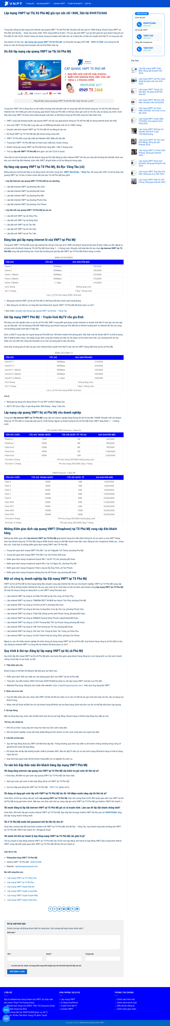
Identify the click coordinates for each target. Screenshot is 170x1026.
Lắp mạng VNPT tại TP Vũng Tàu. (22, 878)
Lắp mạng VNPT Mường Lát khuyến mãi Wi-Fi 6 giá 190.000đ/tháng (151, 131)
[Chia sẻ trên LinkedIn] (68, 909)
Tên (9, 954)
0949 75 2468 (97, 42)
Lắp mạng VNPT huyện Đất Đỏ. (21, 887)
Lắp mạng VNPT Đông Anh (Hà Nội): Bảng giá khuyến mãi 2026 (152, 163)
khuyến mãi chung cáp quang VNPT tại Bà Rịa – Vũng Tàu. (41, 311)
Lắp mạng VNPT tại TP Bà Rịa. (20, 882)
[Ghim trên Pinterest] (64, 909)
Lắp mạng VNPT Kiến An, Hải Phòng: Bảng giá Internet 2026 (152, 180)
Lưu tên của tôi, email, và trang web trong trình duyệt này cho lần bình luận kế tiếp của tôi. (46, 966)
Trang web (89, 954)
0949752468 (111, 812)
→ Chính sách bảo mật (124, 999)
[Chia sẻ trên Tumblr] (73, 909)
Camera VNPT (59, 3)
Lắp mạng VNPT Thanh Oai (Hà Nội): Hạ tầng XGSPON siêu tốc (151, 91)
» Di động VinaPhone (68, 1002)
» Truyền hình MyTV (68, 1006)
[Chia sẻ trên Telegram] (77, 909)
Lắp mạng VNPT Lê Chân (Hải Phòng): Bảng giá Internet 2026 (152, 152)
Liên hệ (88, 3)
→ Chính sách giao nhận (125, 1009)
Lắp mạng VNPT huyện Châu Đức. (22, 900)
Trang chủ (30, 3)
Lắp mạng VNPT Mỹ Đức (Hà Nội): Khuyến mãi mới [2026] (151, 101)
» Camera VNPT (66, 1009)
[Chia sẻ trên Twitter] (59, 909)
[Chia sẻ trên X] (55, 909)
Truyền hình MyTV (75, 3)
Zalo (6, 1009)
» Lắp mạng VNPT (67, 999)
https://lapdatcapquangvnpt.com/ (68, 685)
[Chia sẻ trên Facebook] (50, 909)
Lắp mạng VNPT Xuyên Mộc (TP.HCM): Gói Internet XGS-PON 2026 (151, 121)
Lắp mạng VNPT (43, 3)
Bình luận (11, 932)
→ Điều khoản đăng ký (124, 1006)
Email (49, 954)
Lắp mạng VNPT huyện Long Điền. (22, 891)
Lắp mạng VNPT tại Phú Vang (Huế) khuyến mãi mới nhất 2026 (152, 81)
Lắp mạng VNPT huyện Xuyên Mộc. (22, 895)
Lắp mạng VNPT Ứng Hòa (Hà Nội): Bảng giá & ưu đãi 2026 (152, 172)
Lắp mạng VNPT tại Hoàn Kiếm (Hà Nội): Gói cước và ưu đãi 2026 (152, 110)
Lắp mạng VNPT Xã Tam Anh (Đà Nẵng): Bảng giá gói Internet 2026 (152, 142)
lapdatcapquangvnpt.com (26, 866)
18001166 (53, 787)
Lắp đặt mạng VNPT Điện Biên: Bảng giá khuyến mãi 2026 (150, 70)
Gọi (6, 1018)
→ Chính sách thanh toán (125, 1002)
